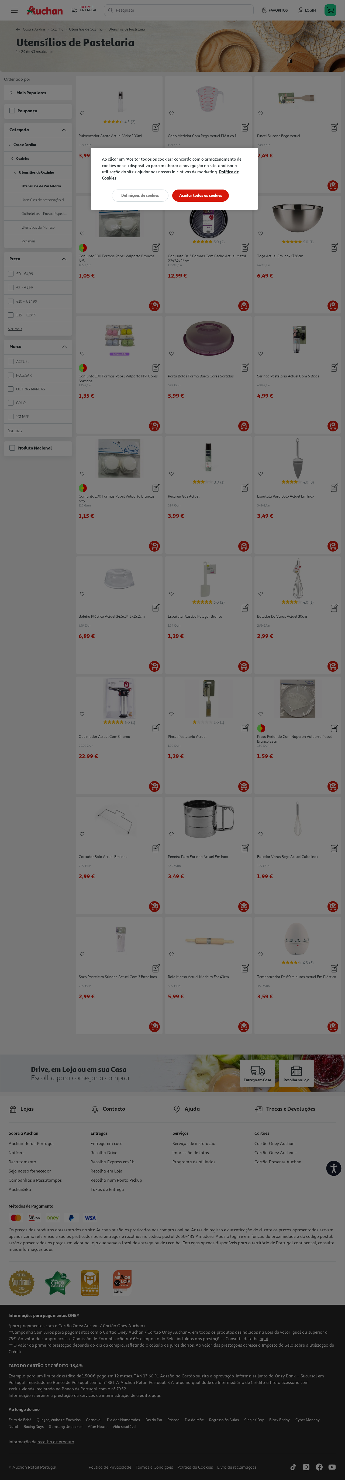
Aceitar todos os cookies (200, 195)
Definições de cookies (140, 195)
